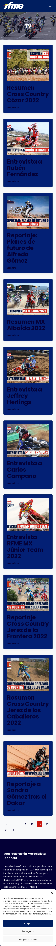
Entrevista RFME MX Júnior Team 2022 (25, 546)
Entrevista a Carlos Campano (24, 469)
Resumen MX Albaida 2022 (26, 325)
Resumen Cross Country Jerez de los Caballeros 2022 (28, 710)
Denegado (28, 931)
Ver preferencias (28, 939)
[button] (51, 892)
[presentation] (28, 65)
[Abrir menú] (50, 6)
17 (24, 824)
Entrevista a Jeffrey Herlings (24, 395)
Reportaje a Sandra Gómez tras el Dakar (27, 793)
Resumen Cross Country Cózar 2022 (28, 94)
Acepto (28, 923)
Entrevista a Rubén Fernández (24, 168)
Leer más (13, 107)
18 (32, 824)
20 (47, 824)
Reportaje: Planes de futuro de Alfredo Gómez (22, 248)
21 (6, 830)
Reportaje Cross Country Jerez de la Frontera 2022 (28, 626)
